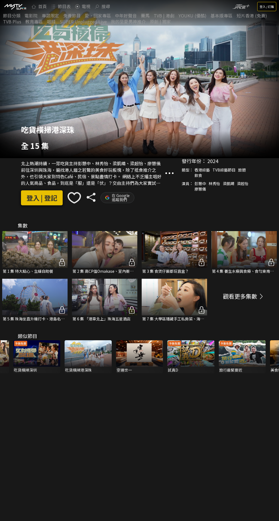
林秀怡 (214, 183)
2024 (212, 161)
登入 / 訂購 (267, 6)
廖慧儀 (200, 189)
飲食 (198, 175)
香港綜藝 (202, 170)
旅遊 (242, 170)
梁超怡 (242, 183)
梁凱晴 (228, 183)
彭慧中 (200, 183)
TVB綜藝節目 (224, 170)
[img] (15, 6)
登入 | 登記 (41, 198)
